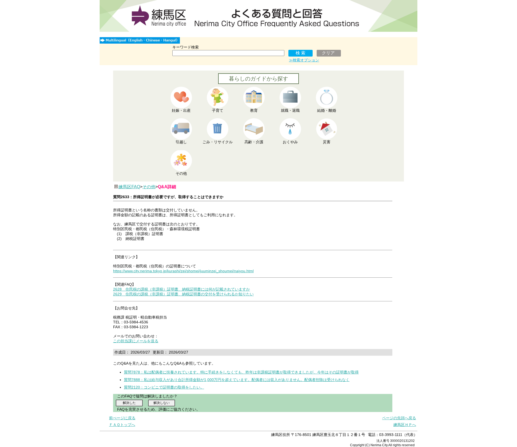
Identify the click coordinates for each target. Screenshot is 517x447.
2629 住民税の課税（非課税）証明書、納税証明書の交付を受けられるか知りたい (183, 294)
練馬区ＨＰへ (404, 424)
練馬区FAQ (129, 186)
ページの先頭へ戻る (399, 418)
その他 (148, 186)
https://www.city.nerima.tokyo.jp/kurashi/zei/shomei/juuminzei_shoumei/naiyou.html (183, 271)
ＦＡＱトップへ (122, 424)
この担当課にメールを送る (135, 341)
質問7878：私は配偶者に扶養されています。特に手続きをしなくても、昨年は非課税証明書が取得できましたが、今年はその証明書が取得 (241, 372)
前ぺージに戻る (122, 418)
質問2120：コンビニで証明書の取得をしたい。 (164, 387)
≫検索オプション (304, 60)
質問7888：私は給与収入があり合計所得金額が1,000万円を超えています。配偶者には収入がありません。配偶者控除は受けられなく (237, 380)
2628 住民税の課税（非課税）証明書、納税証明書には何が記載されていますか (181, 289)
